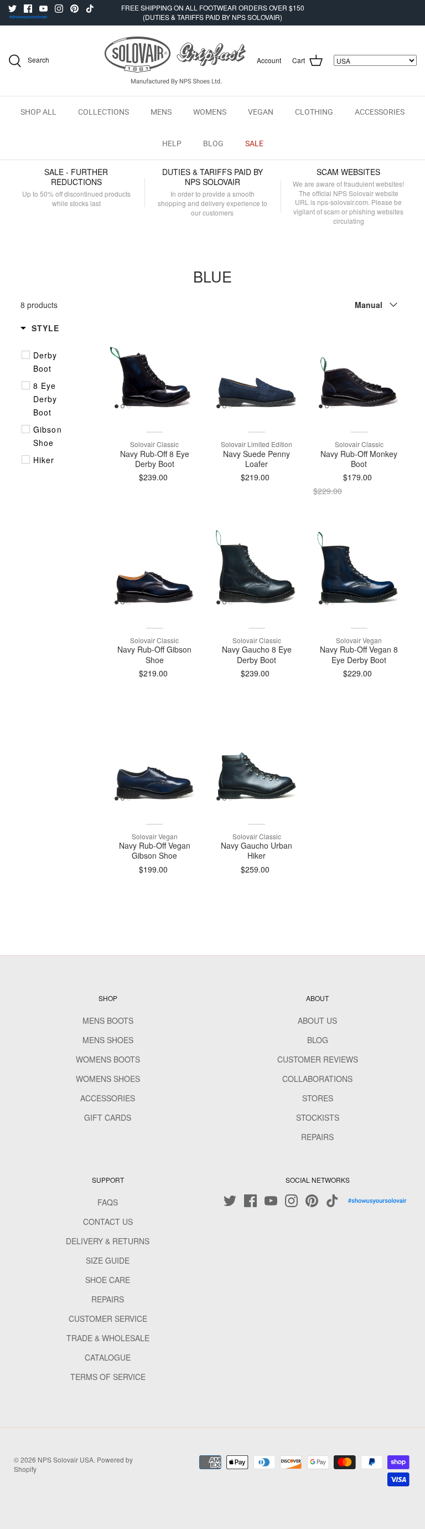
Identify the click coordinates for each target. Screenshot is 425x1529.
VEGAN (260, 111)
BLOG (213, 143)
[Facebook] (28, 8)
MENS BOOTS (107, 1020)
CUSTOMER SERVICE (108, 1318)
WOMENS (209, 111)
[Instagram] (59, 8)
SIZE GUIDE (107, 1260)
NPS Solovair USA (66, 1459)
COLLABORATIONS (317, 1078)
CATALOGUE (108, 1357)
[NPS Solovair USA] (175, 61)
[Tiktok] (90, 8)
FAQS (107, 1202)
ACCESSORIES (380, 111)
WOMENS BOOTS (108, 1059)
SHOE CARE (107, 1279)
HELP (172, 143)
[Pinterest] (74, 8)
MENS (161, 111)
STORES (317, 1098)
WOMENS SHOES (108, 1078)
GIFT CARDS (107, 1117)
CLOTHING (314, 111)
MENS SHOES (107, 1039)
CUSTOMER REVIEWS (317, 1059)
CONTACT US (108, 1221)
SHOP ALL (38, 111)
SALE (254, 143)
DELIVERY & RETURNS (107, 1240)
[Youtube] (43, 8)
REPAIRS (317, 1136)
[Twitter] (12, 8)
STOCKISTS (317, 1117)
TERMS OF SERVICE (108, 1376)
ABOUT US (317, 1020)
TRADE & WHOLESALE (107, 1337)
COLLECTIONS (103, 111)
